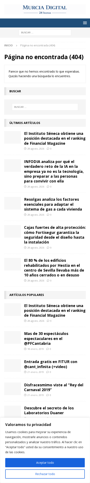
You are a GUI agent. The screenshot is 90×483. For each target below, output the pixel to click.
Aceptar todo (45, 463)
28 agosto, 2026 (35, 148)
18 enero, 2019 (35, 348)
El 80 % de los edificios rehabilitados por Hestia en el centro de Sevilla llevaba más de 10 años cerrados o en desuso (54, 267)
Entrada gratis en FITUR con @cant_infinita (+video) (50, 364)
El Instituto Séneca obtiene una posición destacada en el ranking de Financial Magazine (55, 138)
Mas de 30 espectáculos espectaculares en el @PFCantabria (46, 338)
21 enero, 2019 (35, 372)
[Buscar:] (45, 32)
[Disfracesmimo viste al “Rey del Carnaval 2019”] (12, 389)
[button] (84, 23)
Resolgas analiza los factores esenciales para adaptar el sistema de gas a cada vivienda (53, 204)
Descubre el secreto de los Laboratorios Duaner (49, 410)
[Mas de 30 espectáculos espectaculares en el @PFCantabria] (12, 337)
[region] (45, 450)
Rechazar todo (45, 474)
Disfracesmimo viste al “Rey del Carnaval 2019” (53, 387)
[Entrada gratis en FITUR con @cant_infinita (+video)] (12, 365)
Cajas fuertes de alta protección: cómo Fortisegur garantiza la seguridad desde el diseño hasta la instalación (55, 235)
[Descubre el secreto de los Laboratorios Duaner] (12, 412)
